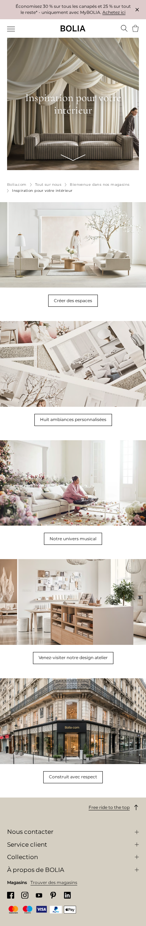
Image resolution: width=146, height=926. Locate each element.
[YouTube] (39, 895)
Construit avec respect (73, 776)
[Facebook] (10, 895)
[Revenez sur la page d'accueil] (73, 28)
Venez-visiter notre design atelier (73, 657)
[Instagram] (24, 895)
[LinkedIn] (67, 895)
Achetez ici (113, 12)
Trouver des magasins (53, 882)
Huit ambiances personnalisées (73, 419)
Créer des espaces (73, 300)
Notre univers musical (73, 538)
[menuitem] (11, 29)
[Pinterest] (53, 895)
